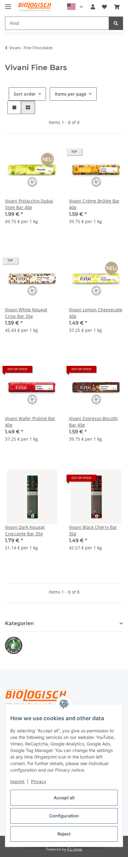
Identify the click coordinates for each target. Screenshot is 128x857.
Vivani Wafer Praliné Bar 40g (30, 421)
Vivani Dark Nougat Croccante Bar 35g (25, 530)
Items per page (70, 94)
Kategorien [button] (19, 623)
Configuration (64, 815)
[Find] (116, 23)
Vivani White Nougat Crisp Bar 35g (26, 313)
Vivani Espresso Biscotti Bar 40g (93, 421)
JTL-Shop (74, 849)
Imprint (17, 781)
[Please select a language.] (74, 6)
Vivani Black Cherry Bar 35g (93, 530)
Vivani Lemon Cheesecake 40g (95, 313)
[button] (92, 7)
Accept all (64, 797)
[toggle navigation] (8, 4)
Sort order (25, 94)
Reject (64, 833)
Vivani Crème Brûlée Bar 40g (94, 204)
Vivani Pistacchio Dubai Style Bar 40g (29, 204)
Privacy (38, 781)
